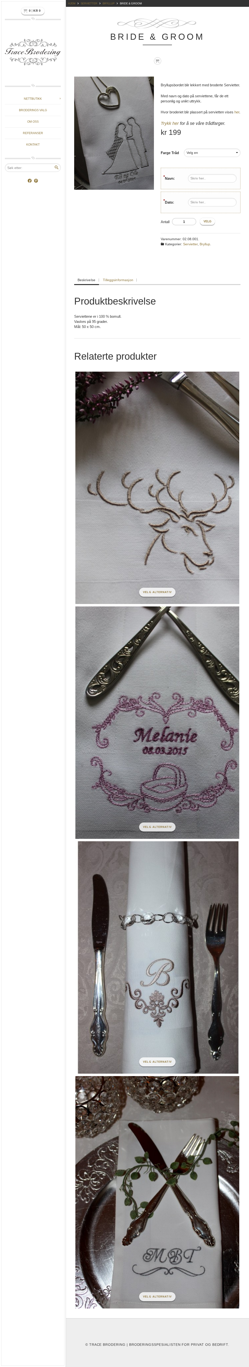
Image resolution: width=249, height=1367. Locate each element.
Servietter (89, 3)
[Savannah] (152, 957)
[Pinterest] (36, 181)
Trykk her (170, 123)
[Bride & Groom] (114, 133)
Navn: (170, 178)
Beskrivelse (87, 280)
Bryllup (109, 3)
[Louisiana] (152, 1192)
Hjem (71, 3)
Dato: (169, 202)
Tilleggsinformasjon (118, 280)
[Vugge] (152, 722)
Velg (207, 221)
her (236, 112)
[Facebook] (30, 181)
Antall (165, 222)
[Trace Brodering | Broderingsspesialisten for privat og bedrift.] (33, 53)
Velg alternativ (157, 592)
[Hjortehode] (152, 488)
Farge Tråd (170, 153)
